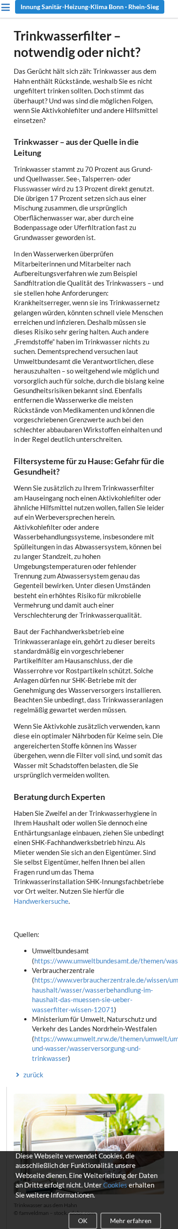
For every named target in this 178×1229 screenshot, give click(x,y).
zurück (33, 1074)
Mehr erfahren (131, 1220)
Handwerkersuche (41, 901)
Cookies (115, 1185)
